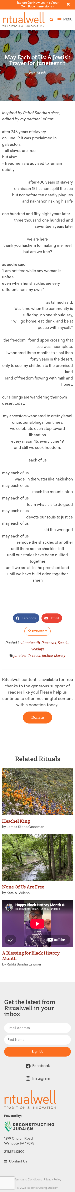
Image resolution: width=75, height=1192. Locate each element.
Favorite (39, 631)
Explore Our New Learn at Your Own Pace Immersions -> (37, 4)
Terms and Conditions (28, 1179)
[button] (51, 19)
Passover (48, 642)
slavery (59, 655)
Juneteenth (30, 642)
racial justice (42, 655)
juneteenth (22, 655)
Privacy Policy (52, 1179)
